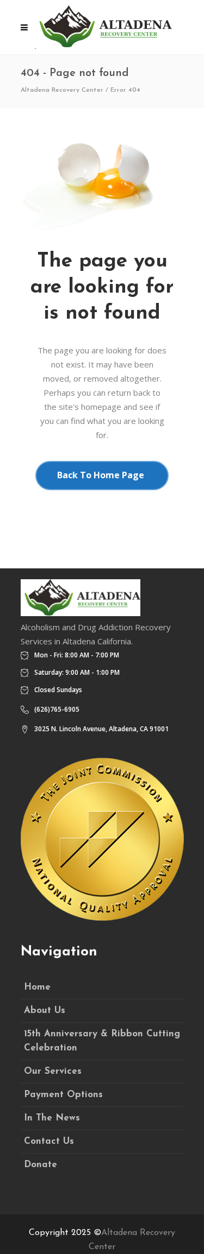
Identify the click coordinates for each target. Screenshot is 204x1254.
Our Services (53, 1071)
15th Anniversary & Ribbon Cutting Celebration (102, 1041)
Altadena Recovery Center (62, 90)
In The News (52, 1118)
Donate (40, 1164)
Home (37, 987)
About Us (44, 1010)
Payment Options (63, 1094)
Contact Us (49, 1141)
